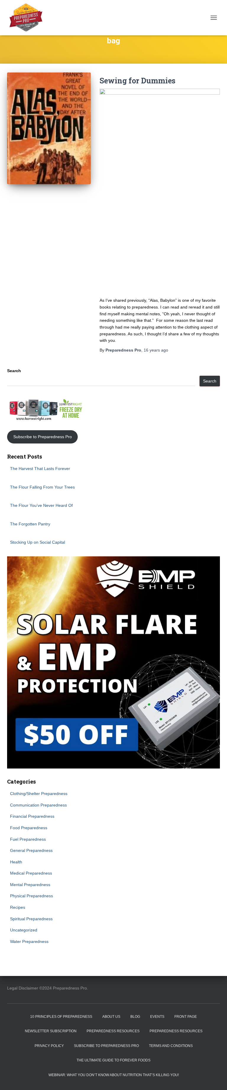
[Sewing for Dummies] (49, 128)
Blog (135, 1017)
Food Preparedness (28, 827)
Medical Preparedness (31, 873)
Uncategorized (23, 930)
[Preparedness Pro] (28, 17)
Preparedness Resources (113, 1031)
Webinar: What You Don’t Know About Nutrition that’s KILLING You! (113, 1075)
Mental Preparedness (30, 884)
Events (157, 1017)
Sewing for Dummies (137, 80)
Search (14, 370)
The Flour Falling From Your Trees (42, 487)
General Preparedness (31, 850)
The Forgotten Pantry (30, 524)
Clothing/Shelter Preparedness (38, 793)
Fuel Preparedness (28, 839)
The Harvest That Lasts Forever (40, 468)
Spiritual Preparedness (31, 918)
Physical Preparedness (31, 895)
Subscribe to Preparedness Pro (42, 436)
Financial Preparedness (32, 816)
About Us (111, 1017)
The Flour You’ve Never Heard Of (41, 505)
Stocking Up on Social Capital (37, 542)
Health (16, 862)
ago (156, 350)
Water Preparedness (29, 941)
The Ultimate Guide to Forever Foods (113, 1060)
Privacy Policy (49, 1046)
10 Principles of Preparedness (61, 1017)
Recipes (17, 907)
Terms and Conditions (171, 1046)
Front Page (185, 1017)
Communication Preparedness (38, 805)
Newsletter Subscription (51, 1031)
